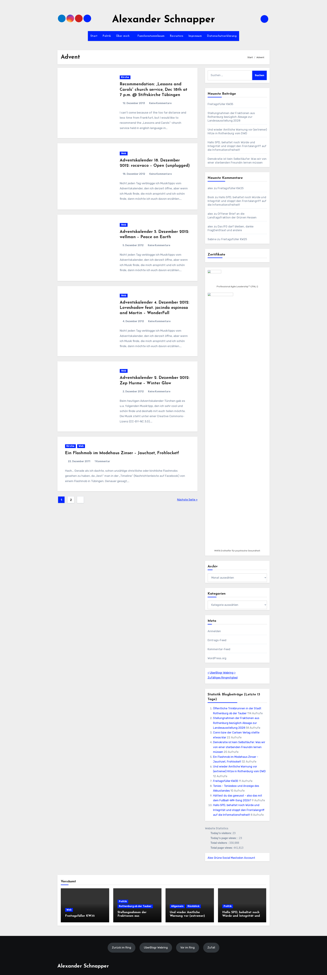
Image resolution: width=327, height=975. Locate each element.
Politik (107, 36)
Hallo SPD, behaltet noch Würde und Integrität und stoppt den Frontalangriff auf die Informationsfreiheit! (237, 146)
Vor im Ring (187, 947)
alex (210, 188)
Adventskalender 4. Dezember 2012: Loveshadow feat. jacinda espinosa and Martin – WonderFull (154, 308)
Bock (211, 197)
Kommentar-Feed (219, 649)
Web (123, 153)
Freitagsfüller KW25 (231, 188)
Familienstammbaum (151, 36)
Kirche (125, 77)
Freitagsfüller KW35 (220, 104)
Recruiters (176, 36)
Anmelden (214, 631)
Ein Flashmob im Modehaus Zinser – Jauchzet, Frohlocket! (122, 453)
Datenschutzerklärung (222, 36)
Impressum (195, 36)
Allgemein (177, 906)
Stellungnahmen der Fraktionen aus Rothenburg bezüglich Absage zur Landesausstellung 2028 (231, 117)
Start (94, 36)
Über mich (123, 36)
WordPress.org (217, 658)
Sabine (212, 239)
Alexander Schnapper (163, 20)
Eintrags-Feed (217, 640)
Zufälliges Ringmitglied (223, 677)
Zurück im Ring (121, 947)
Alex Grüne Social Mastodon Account (231, 857)
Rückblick (193, 906)
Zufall (211, 947)
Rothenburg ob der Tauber (135, 906)
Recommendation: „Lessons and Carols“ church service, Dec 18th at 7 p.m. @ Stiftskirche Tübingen (153, 89)
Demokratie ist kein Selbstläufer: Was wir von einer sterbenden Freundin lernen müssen (239, 747)
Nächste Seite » (187, 499)
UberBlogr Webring (221, 672)
